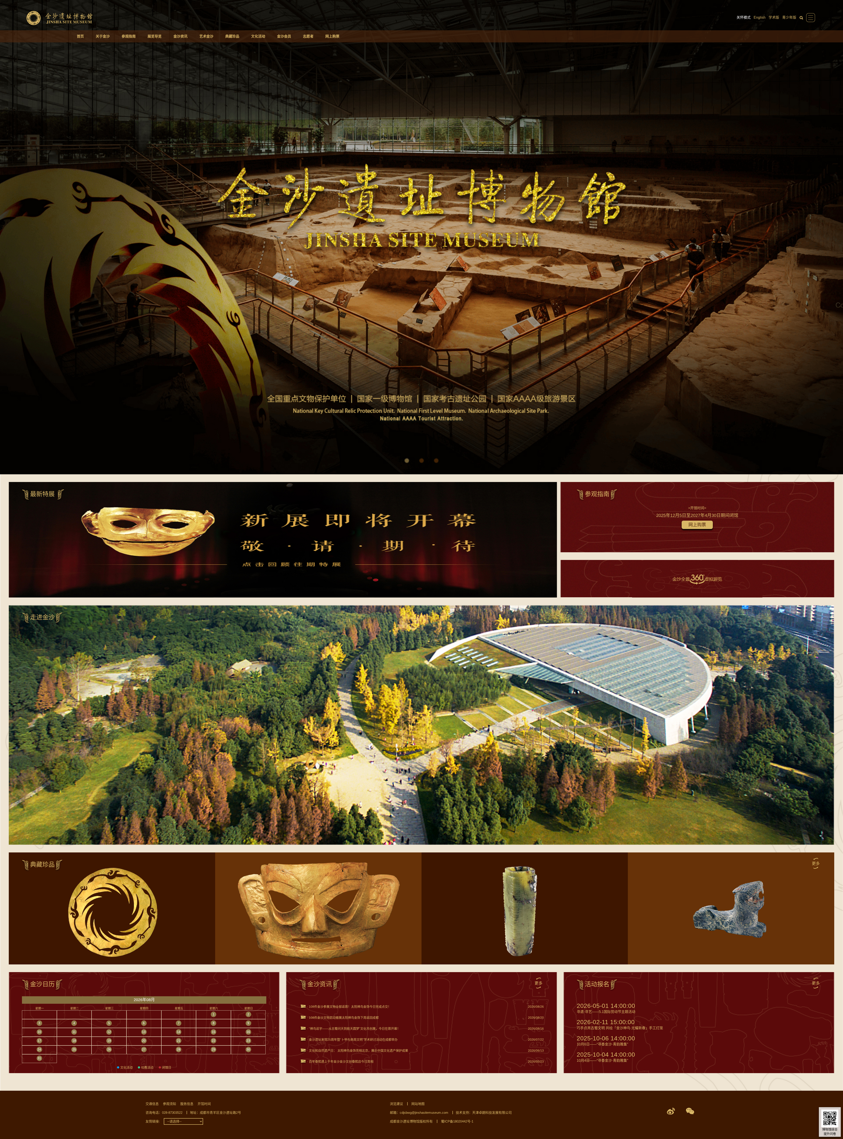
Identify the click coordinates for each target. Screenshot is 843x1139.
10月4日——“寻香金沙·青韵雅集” (606, 1057)
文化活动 (258, 36)
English (760, 17)
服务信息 (186, 1104)
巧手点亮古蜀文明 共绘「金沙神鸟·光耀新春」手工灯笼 (620, 1024)
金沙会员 (284, 36)
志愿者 (308, 36)
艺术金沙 (206, 36)
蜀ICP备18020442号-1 (457, 1121)
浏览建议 (396, 1104)
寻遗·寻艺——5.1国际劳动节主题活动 (606, 1008)
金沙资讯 (180, 36)
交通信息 (152, 1104)
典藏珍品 (232, 36)
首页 (80, 36)
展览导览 (155, 36)
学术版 (774, 17)
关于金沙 (103, 36)
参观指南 (129, 36)
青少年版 (789, 17)
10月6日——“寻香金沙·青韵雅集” (606, 1040)
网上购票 (332, 36)
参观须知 (169, 1104)
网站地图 (418, 1104)
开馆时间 (204, 1104)
